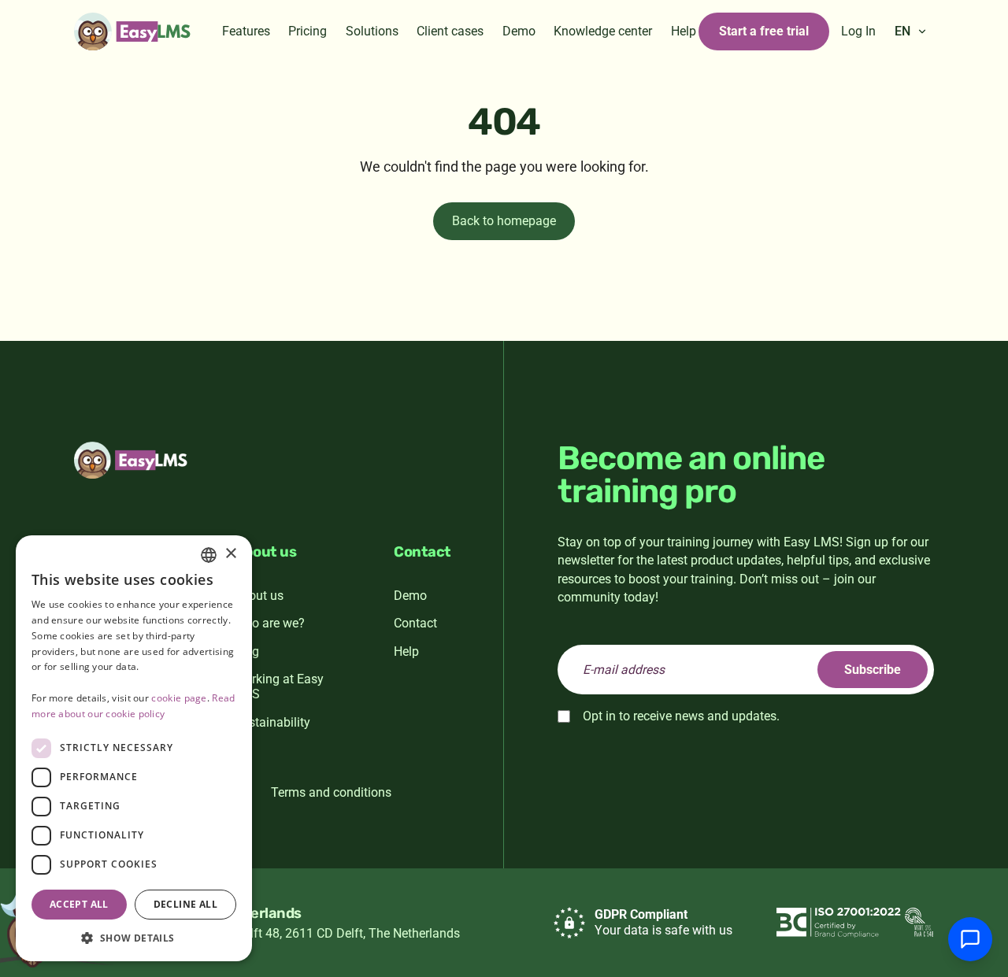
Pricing (307, 31)
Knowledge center (603, 31)
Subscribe (872, 669)
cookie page (178, 698)
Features (246, 31)
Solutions (372, 31)
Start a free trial (764, 31)
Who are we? (269, 623)
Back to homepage (504, 220)
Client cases (450, 31)
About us (259, 595)
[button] (134, 938)
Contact (415, 623)
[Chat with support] (970, 939)
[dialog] (134, 748)
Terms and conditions (331, 792)
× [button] (230, 554)
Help (683, 31)
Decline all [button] (185, 904)
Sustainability (272, 722)
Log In (858, 31)
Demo (519, 31)
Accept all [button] (79, 904)
